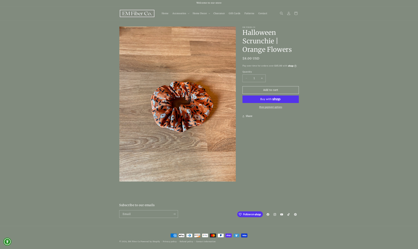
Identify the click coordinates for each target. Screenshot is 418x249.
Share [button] (249, 116)
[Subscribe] (174, 214)
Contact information (206, 241)
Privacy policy (170, 241)
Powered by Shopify (150, 241)
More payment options (270, 107)
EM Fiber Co (134, 241)
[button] (180, 13)
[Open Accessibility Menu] (7, 242)
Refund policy (186, 241)
